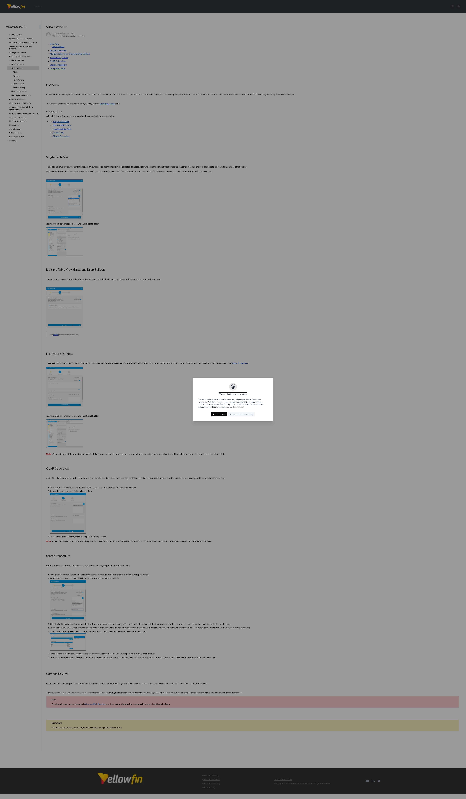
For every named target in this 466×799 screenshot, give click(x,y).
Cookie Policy (238, 407)
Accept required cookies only (241, 414)
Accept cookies (219, 414)
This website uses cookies (233, 394)
